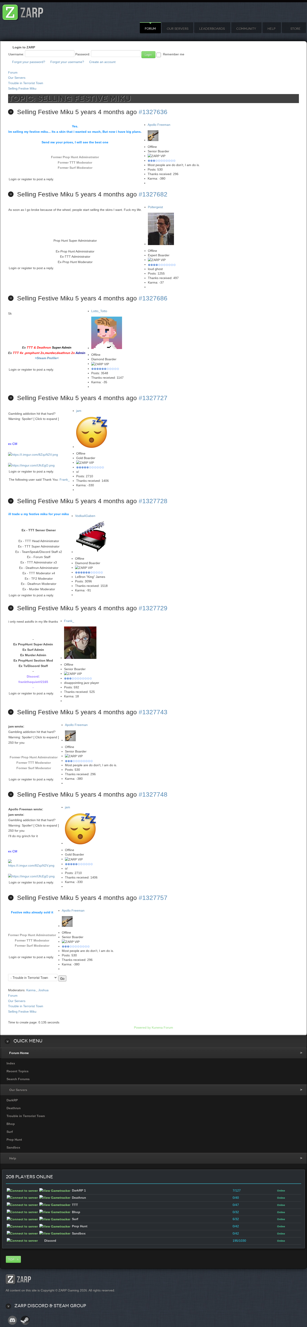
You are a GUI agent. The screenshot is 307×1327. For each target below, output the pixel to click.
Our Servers (177, 29)
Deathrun (14, 1108)
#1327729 (153, 608)
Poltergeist (155, 207)
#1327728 (153, 501)
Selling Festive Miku (22, 88)
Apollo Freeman (159, 124)
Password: (82, 54)
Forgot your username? (67, 62)
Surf (10, 1131)
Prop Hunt (14, 1139)
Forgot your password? (28, 62)
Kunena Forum (162, 1027)
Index (11, 1063)
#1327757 (153, 897)
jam (78, 410)
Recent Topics (18, 1071)
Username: (16, 54)
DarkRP (12, 1100)
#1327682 (153, 194)
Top (11, 1259)
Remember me (173, 54)
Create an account (102, 62)
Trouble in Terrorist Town (25, 83)
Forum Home (19, 1053)
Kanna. (31, 990)
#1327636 (153, 111)
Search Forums (18, 1079)
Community (246, 29)
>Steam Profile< (47, 358)
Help (271, 29)
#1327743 (153, 712)
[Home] (23, 11)
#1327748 (153, 794)
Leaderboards (212, 29)
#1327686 (153, 298)
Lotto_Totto (99, 311)
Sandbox (13, 1147)
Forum (150, 29)
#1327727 (153, 397)
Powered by (142, 1027)
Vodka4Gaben (85, 516)
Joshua (43, 990)
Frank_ (65, 479)
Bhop (11, 1124)
